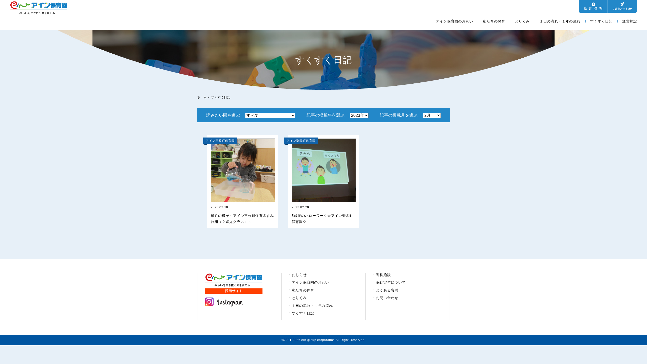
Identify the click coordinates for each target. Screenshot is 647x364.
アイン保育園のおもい (454, 21)
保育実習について (391, 282)
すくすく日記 (601, 21)
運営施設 (629, 21)
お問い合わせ (387, 298)
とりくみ (522, 21)
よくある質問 (387, 290)
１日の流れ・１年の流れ (560, 21)
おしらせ (299, 275)
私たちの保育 (494, 21)
